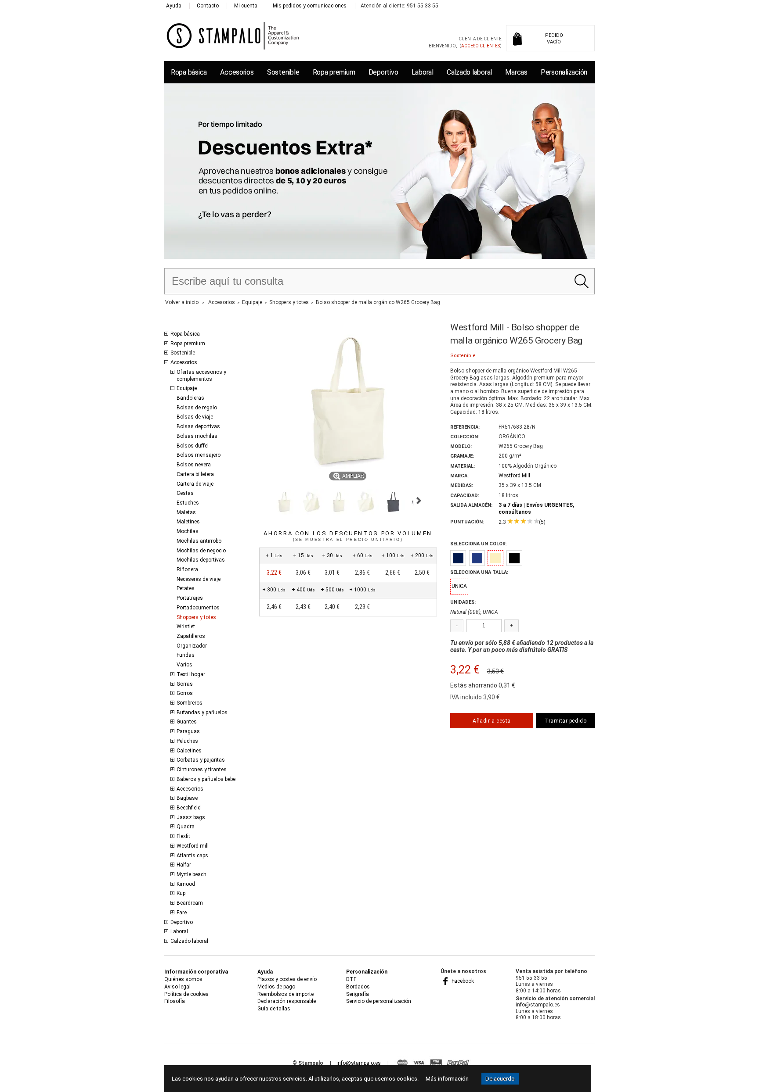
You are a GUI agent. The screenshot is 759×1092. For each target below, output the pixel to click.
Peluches (187, 741)
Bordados (358, 987)
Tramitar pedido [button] (565, 721)
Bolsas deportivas (198, 426)
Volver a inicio (182, 302)
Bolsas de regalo (197, 408)
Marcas (516, 72)
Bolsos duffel (193, 446)
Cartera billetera (195, 474)
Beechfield (189, 808)
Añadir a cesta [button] (491, 721)
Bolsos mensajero (198, 455)
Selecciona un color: (478, 544)
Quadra (186, 826)
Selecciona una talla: (479, 572)
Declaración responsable (286, 1001)
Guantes (187, 722)
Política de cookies (186, 994)
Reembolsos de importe (285, 994)
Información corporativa (196, 972)
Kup (181, 893)
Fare (182, 912)
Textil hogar (191, 674)
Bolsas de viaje (195, 417)
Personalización (564, 72)
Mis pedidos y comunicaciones (310, 6)
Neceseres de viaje (198, 579)
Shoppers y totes (196, 617)
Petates (186, 588)
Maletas (186, 512)
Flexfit (183, 836)
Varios (184, 665)
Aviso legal (177, 987)
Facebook (462, 981)
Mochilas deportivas (201, 560)
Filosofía (174, 1001)
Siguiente (419, 501)
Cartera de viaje (195, 484)
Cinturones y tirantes (202, 769)
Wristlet (186, 626)
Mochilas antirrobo (199, 541)
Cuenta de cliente (480, 38)
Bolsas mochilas (197, 436)
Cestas (185, 493)
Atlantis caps (192, 855)
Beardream (190, 903)
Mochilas (188, 531)
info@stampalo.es (358, 1063)
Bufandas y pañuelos (202, 712)
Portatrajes (190, 598)
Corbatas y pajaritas (201, 760)
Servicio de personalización (378, 1001)
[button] (284, 502)
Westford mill (193, 846)
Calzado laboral (469, 72)
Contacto (208, 6)
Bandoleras (190, 398)
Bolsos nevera (194, 465)
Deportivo (383, 72)
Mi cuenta (245, 6)
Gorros (185, 693)
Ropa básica (189, 72)
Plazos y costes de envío (287, 979)
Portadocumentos (198, 608)
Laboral (423, 72)
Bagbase (187, 798)
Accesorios (236, 72)
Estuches (188, 503)
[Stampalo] (233, 35)
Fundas (186, 655)
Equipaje (187, 388)
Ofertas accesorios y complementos (201, 375)
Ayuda (173, 6)
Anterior (263, 501)
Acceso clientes (480, 45)
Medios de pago (276, 987)
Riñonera (187, 569)
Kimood (186, 884)
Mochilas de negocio (201, 551)
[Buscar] (581, 281)
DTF (351, 979)
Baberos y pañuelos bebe (206, 779)
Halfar (184, 865)
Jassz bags (191, 817)
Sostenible (283, 72)
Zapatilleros (191, 636)
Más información (447, 1078)
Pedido (554, 38)
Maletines (188, 522)
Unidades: (463, 602)
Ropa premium (334, 72)
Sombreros (189, 703)
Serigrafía (357, 994)
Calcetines (189, 751)
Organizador (192, 646)
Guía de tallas (273, 1009)
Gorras (185, 684)
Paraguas (188, 731)
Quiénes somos (183, 979)
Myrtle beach (191, 874)
